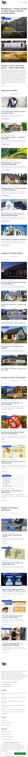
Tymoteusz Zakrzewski (5, 109)
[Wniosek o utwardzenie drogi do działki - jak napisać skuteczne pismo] (14, 57)
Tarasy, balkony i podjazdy (7, 736)
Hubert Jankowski (4, 160)
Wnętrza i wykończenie (6, 731)
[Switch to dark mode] (22, 2)
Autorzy (3, 717)
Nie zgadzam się (8, 753)
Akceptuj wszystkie (20, 753)
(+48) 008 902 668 (7, 684)
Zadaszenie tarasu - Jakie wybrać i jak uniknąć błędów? (13, 709)
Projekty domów (5, 263)
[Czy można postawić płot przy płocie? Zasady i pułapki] (14, 27)
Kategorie (4, 729)
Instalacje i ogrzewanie (6, 520)
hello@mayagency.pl (7, 686)
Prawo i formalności (7, 18)
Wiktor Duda (3, 135)
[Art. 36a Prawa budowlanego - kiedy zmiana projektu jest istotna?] (14, 46)
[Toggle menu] (25, 2)
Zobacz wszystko (14, 93)
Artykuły (3, 690)
